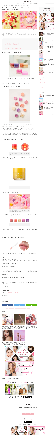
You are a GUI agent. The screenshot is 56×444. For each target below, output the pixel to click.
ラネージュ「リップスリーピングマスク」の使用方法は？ (13, 45)
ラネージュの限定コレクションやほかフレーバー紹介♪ (12, 44)
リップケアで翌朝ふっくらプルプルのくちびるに (12, 43)
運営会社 (20, 424)
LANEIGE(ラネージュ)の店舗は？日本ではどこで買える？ (13, 48)
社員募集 (28, 424)
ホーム (2, 5)
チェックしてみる (28, 413)
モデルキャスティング (34, 424)
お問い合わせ (24, 424)
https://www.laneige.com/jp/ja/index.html (14, 292)
